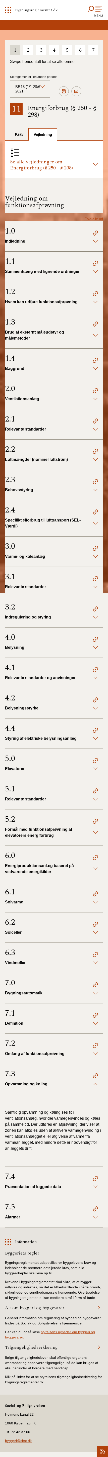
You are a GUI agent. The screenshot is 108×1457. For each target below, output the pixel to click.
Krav (19, 134)
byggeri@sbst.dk (18, 1441)
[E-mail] (76, 91)
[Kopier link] (95, 234)
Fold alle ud (93, 219)
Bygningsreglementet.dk (36, 10)
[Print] (64, 91)
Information (26, 1242)
